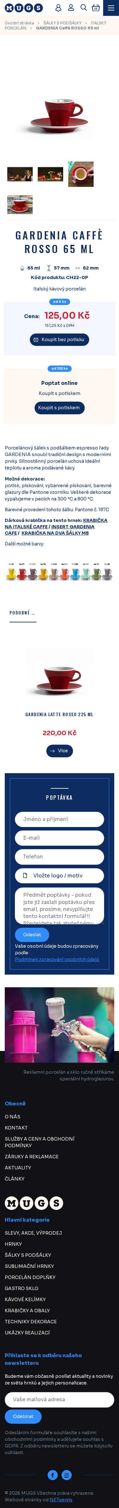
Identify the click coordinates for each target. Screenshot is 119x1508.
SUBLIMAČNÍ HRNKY (29, 1266)
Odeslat (32, 935)
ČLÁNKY (14, 1179)
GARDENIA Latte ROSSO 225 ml (59, 714)
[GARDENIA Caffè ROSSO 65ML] (20, 204)
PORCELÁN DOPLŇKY (30, 1277)
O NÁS (12, 1117)
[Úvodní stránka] (27, 7)
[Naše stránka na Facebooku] (53, 1475)
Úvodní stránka (19, 23)
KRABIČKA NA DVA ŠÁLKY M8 (55, 533)
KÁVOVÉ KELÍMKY (25, 1299)
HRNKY (13, 1244)
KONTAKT (16, 1128)
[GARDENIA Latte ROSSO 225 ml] (59, 673)
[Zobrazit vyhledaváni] (83, 8)
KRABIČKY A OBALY (27, 1311)
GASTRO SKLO (21, 1288)
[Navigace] (111, 8)
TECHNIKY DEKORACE (31, 1322)
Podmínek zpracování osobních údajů (57, 959)
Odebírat (23, 1416)
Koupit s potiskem (59, 407)
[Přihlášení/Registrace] (71, 8)
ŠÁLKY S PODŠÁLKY (62, 23)
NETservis (61, 1500)
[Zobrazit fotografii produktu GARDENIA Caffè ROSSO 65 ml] (59, 152)
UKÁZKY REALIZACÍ (27, 1333)
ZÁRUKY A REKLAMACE (32, 1157)
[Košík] (96, 8)
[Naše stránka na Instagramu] (67, 1475)
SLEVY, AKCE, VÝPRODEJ (33, 1233)
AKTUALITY (18, 1168)
